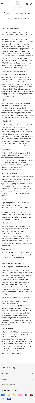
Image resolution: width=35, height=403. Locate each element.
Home (8, 18)
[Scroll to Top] (31, 393)
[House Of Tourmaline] (17, 4)
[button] (31, 4)
